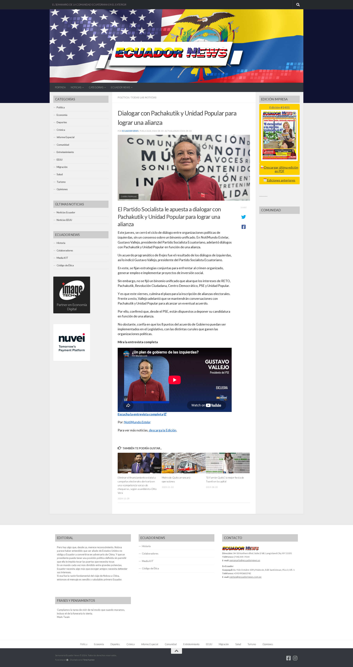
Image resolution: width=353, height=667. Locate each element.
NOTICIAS (76, 87)
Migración (62, 167)
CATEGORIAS (96, 87)
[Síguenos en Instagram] (295, 658)
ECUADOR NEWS (120, 87)
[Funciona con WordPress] (67, 660)
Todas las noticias (143, 97)
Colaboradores (65, 250)
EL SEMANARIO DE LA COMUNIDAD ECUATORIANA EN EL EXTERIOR (89, 4)
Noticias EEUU (64, 219)
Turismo (61, 181)
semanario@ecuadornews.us (244, 560)
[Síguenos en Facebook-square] (288, 658)
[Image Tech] (71, 312)
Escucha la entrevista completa (140, 414)
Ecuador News (130, 131)
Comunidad (63, 144)
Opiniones (62, 189)
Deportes (62, 122)
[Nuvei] (71, 359)
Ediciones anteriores (281, 180)
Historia (61, 242)
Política (123, 97)
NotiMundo (137, 422)
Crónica (61, 129)
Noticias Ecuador (66, 212)
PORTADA (60, 87)
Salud (60, 174)
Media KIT (62, 257)
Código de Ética (65, 265)
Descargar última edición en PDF (281, 169)
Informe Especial (65, 137)
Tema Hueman (89, 660)
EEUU (60, 159)
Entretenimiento (65, 152)
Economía (62, 114)
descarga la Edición (162, 430)
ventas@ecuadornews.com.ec (245, 576)
